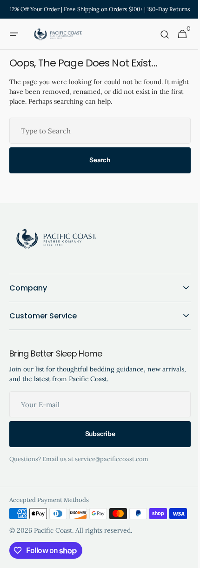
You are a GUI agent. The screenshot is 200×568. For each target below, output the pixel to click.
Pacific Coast (53, 544)
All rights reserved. (103, 544)
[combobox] (96, 131)
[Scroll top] (181, 556)
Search (96, 160)
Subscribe (96, 433)
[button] (14, 34)
